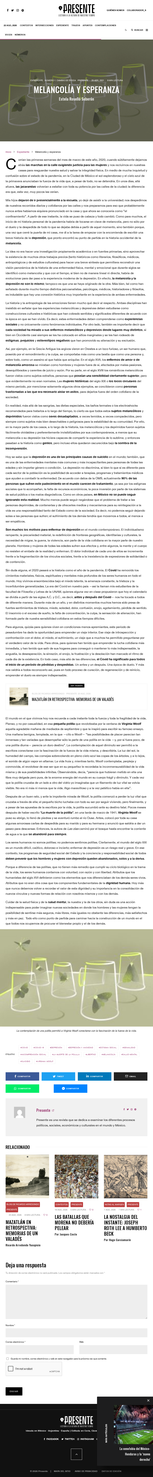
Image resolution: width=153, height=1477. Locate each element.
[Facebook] (8, 10)
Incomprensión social (34, 1054)
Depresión (56, 1048)
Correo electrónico (15, 1342)
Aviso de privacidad (86, 1471)
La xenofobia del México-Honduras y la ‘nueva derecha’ (135, 1454)
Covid (25, 1048)
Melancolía (109, 1054)
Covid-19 (39, 1048)
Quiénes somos (115, 10)
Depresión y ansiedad (81, 1048)
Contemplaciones (105, 25)
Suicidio (26, 1061)
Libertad (91, 1054)
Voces (8, 34)
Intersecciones (44, 25)
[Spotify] (22, 10)
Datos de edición (111, 1471)
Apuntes (87, 25)
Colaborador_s (136, 10)
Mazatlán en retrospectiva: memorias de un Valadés (73, 699)
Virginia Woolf (45, 1061)
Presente (83, 80)
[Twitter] (12, 10)
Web (81, 1342)
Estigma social (108, 1048)
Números (20, 34)
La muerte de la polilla (66, 1054)
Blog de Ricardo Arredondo (48, 694)
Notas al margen (114, 1204)
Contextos (26, 25)
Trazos (75, 25)
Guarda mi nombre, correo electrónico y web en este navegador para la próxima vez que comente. (59, 1358)
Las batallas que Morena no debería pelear (74, 1222)
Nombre (10, 1325)
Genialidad (129, 1048)
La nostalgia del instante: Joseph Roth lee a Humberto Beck (125, 1225)
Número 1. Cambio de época (60, 80)
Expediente (62, 25)
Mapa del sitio (62, 1471)
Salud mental (129, 1054)
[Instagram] (17, 10)
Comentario (12, 1281)
